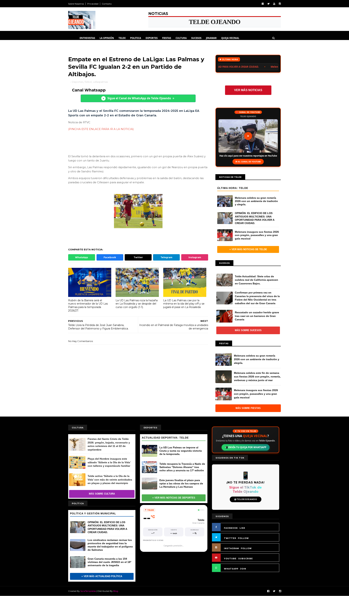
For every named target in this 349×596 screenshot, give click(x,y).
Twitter (138, 257)
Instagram (194, 257)
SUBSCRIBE (245, 558)
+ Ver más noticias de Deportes (173, 497)
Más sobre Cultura (102, 493)
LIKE (242, 528)
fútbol (88, 81)
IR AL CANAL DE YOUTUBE (248, 161)
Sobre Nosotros (76, 3)
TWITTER (230, 538)
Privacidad (92, 3)
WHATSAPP (231, 568)
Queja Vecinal (230, 38)
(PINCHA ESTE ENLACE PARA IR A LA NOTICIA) (101, 129)
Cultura (181, 38)
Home (71, 38)
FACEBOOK (231, 528)
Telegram (166, 257)
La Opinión (107, 38)
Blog (115, 591)
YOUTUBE (230, 558)
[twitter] (268, 3)
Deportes (152, 38)
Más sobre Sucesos (248, 330)
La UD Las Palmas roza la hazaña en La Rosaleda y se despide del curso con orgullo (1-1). (137, 304)
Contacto (107, 3)
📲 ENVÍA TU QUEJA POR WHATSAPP (245, 447)
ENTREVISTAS (87, 38)
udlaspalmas (100, 81)
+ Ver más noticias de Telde (248, 249)
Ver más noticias (248, 90)
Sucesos (196, 38)
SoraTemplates (88, 591)
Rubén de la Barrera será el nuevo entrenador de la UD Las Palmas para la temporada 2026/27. (88, 305)
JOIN (243, 568)
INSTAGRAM (231, 548)
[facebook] (263, 3)
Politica (135, 38)
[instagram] (280, 3)
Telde (122, 38)
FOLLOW (243, 538)
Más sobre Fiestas (248, 408)
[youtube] (274, 3)
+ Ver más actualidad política (101, 576)
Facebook (110, 257)
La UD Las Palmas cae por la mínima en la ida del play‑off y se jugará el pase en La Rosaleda (183, 304)
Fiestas (166, 38)
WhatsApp (81, 257)
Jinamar (211, 38)
